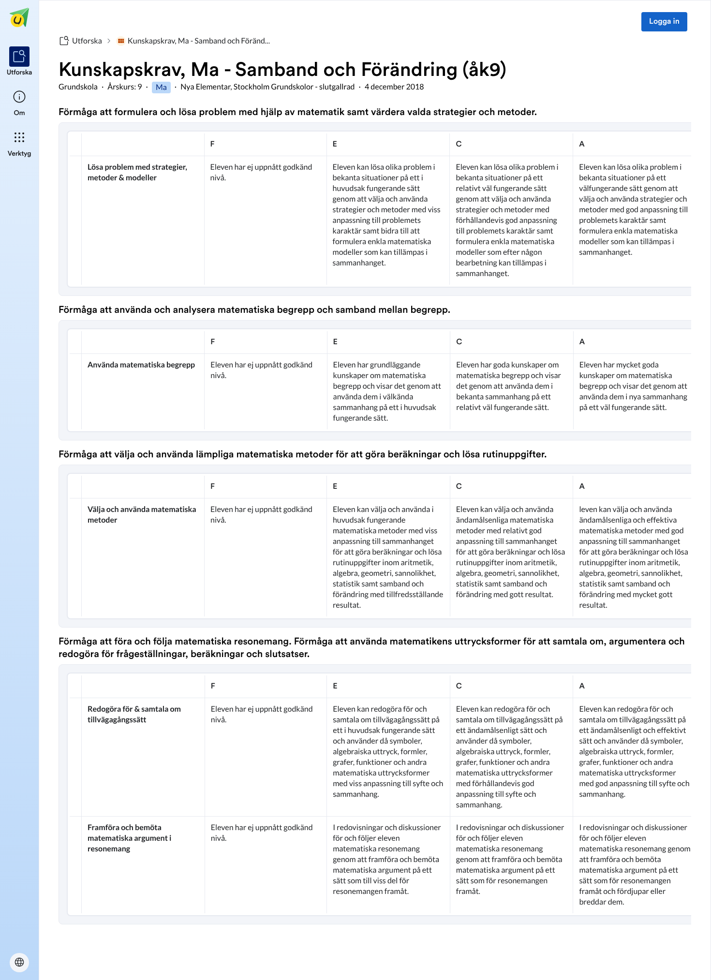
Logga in (664, 22)
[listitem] (19, 61)
